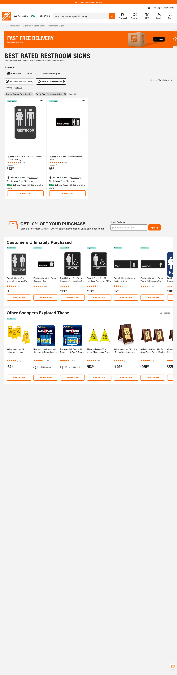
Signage (27, 25)
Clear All (72, 94)
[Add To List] (41, 101)
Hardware (15, 25)
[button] (161, 80)
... (5, 26)
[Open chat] (175, 38)
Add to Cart (25, 193)
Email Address (117, 222)
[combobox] (81, 16)
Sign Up (154, 227)
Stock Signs (39, 25)
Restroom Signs (56, 25)
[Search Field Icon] (112, 16)
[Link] (25, 148)
